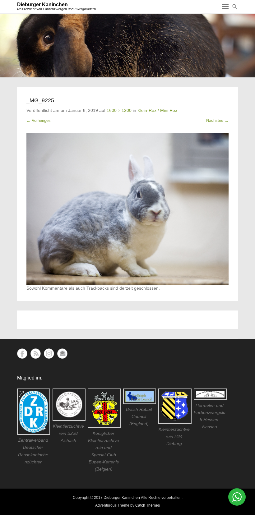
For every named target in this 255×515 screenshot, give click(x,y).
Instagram (49, 353)
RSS (35, 353)
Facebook (22, 353)
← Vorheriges (38, 120)
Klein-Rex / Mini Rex (157, 110)
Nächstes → (217, 120)
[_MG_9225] (127, 209)
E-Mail (62, 353)
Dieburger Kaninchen (42, 4)
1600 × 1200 (119, 110)
